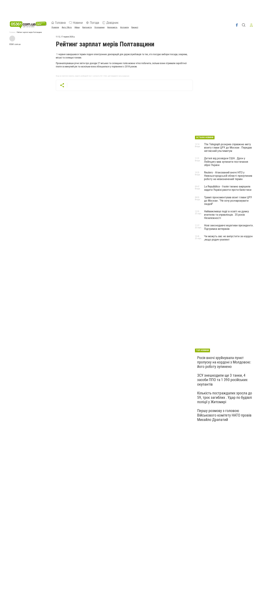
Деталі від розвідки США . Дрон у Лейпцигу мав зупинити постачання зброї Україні (226, 162)
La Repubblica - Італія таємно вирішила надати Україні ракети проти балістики (227, 188)
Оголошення (99, 27)
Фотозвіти (124, 27)
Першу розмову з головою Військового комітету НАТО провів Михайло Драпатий (224, 415)
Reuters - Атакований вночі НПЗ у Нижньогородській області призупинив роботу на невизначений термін (228, 176)
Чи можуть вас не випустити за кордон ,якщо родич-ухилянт (228, 238)
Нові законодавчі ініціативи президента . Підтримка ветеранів (229, 227)
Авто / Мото (67, 27)
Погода (94, 22)
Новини (78, 22)
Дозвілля (55, 27)
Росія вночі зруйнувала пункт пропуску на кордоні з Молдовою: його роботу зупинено (224, 362)
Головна (60, 22)
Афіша (77, 27)
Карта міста (87, 27)
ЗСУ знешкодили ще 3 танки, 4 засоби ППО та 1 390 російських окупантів (222, 379)
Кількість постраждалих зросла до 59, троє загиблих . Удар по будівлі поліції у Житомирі (224, 397)
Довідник (112, 22)
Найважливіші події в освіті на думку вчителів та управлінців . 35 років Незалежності (226, 215)
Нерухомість (112, 27)
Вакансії (134, 27)
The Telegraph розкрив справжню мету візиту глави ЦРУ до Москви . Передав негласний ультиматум (228, 148)
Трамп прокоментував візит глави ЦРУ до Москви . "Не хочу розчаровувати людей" (228, 201)
